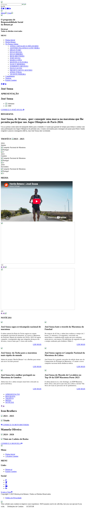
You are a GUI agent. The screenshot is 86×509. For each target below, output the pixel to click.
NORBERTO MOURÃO (19, 66)
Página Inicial (10, 40)
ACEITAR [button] (30, 506)
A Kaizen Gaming (11, 456)
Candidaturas (10, 76)
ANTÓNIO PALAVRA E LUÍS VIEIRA (25, 48)
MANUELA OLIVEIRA (19, 62)
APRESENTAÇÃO (12, 394)
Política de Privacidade (13, 498)
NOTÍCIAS (9, 402)
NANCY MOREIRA (17, 64)
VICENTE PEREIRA (18, 74)
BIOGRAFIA (10, 396)
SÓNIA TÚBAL (16, 72)
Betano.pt (8, 469)
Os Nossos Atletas (11, 44)
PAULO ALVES (16, 68)
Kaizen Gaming (11, 80)
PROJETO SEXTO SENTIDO (21, 70)
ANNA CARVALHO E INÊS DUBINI (24, 46)
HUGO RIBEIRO (16, 54)
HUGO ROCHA (16, 52)
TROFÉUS (9, 398)
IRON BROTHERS (17, 56)
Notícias (8, 78)
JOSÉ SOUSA (15, 58)
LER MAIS (37, 344)
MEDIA (8, 400)
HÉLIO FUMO (15, 50)
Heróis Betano (10, 42)
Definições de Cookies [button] (15, 506)
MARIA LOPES (16, 60)
